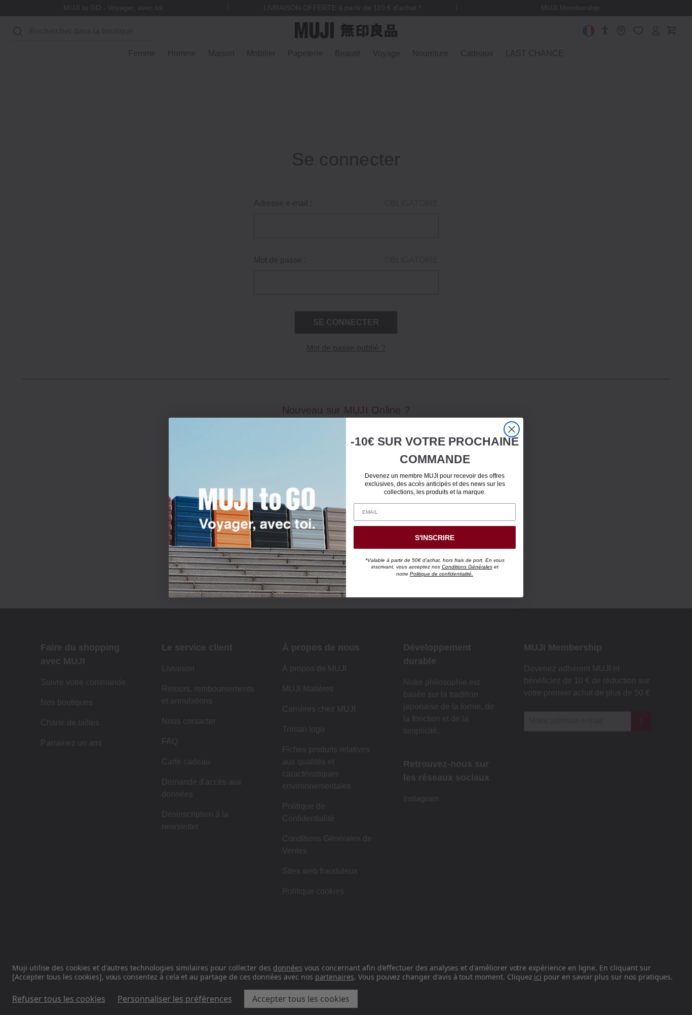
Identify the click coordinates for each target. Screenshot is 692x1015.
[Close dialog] (511, 429)
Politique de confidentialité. (441, 574)
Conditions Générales (467, 567)
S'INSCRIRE (434, 538)
